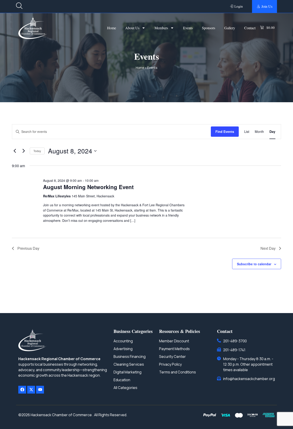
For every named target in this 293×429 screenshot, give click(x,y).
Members (161, 27)
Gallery (229, 27)
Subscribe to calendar (254, 264)
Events (188, 27)
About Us (132, 27)
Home (111, 27)
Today (37, 151)
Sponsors (208, 27)
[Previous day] (14, 151)
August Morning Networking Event (88, 187)
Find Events (224, 131)
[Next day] (23, 151)
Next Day (268, 248)
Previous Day (28, 248)
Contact (249, 27)
